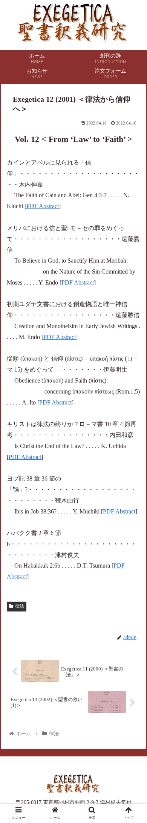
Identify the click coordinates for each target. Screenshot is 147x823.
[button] (132, 681)
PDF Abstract (42, 206)
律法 (19, 606)
